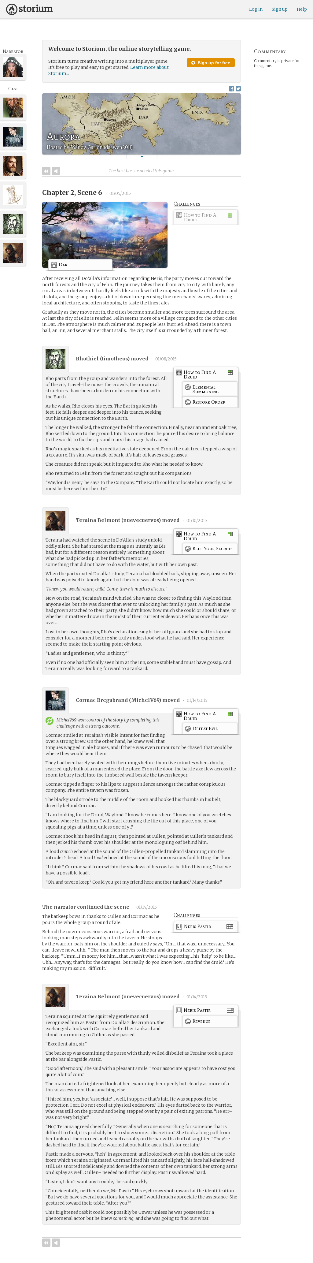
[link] (206, 218)
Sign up (280, 9)
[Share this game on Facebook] (231, 88)
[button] (141, 156)
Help (302, 9)
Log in (256, 9)
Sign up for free (213, 62)
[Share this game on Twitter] (238, 88)
